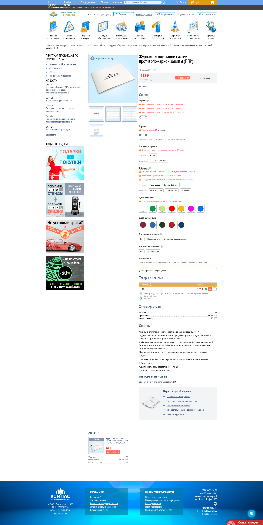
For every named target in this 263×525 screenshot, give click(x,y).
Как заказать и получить (178, 405)
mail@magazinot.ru (144, 14)
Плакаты (53, 37)
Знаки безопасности (69, 37)
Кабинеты (140, 37)
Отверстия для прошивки (175, 239)
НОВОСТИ (51, 81)
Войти (183, 2)
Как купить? (52, 3)
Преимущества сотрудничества (158, 509)
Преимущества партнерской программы (162, 500)
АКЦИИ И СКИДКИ (57, 144)
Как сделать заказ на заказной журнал (185, 409)
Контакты (117, 2)
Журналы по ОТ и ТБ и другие (62, 64)
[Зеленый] (153, 209)
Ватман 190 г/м (171, 184)
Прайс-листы (67, 3)
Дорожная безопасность (175, 37)
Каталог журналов (175, 414)
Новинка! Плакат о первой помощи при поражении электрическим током (61, 120)
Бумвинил (185, 190)
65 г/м (153, 160)
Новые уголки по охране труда (58, 129)
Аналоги (143, 86)
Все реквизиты (60, 513)
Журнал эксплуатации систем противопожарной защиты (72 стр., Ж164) (117, 440)
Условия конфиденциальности (103, 506)
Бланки (52, 72)
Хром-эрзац (155, 185)
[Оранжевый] (181, 209)
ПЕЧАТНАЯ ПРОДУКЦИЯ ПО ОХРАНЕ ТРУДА (62, 57)
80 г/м (163, 160)
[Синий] (181, 225)
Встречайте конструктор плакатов (59, 100)
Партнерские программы (156, 497)
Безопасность (193, 37)
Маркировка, (122, 37)
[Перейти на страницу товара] (215, 289)
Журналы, (86, 37)
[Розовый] (191, 209)
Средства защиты (211, 37)
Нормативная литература (60, 75)
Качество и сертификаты (178, 396)
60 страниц (160, 130)
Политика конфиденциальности (104, 503)
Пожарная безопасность (158, 37)
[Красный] (172, 209)
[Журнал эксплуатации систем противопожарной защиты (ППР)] (113, 78)
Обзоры (104, 2)
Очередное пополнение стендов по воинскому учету (60, 109)
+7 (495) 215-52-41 (186, 14)
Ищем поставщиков (153, 506)
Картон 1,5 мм (156, 190)
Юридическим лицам (99, 509)
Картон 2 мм (171, 190)
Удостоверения (55, 68)
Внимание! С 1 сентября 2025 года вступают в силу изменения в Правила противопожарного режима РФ (63, 90)
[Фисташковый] (162, 209)
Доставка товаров (98, 500)
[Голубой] (201, 209)
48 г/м (153, 155)
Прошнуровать (153, 239)
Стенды (103, 37)
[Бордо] (143, 225)
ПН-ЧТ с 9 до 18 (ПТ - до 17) (99, 14)
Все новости (51, 134)
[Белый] (143, 209)
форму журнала (154, 381)
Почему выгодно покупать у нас (182, 400)
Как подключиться (153, 503)
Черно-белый (153, 251)
